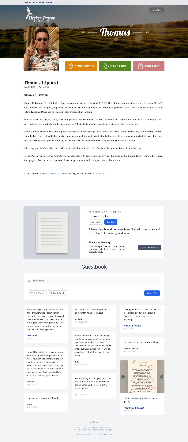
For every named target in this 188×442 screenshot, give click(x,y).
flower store (98, 173)
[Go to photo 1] (141, 391)
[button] (142, 376)
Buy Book (111, 222)
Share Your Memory (150, 247)
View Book (95, 222)
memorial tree (57, 173)
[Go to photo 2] (143, 391)
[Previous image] (123, 376)
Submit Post (152, 293)
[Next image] (161, 376)
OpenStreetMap (97, 434)
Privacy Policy (86, 430)
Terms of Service (101, 430)
